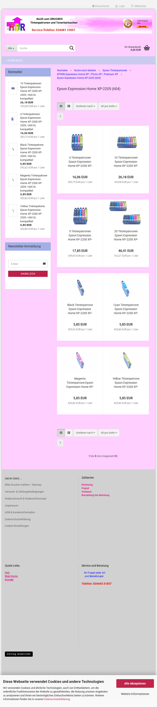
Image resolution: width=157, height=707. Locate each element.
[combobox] (85, 106)
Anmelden (28, 273)
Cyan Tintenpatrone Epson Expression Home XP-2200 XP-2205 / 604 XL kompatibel (126, 309)
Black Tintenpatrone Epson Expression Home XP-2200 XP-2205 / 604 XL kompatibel (80, 309)
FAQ (7, 572)
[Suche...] (71, 48)
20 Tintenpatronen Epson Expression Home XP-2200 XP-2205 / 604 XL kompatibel (126, 235)
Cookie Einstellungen (17, 525)
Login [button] (121, 6)
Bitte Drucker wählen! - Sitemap (23, 484)
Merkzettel (139, 6)
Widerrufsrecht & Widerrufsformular (25, 498)
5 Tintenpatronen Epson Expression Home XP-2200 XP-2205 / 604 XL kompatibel (80, 235)
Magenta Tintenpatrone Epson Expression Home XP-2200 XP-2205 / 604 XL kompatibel (80, 383)
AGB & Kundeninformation (20, 512)
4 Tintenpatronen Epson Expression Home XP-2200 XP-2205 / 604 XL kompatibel (80, 162)
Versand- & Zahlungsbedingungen (24, 491)
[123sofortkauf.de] (78, 24)
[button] (100, 6)
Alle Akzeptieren (135, 683)
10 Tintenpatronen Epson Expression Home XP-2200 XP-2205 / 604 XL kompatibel (126, 162)
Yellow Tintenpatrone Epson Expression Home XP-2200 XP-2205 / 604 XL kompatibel (126, 383)
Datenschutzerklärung (57, 699)
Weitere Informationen (135, 694)
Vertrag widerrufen (19, 654)
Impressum (11, 505)
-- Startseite (13, 60)
